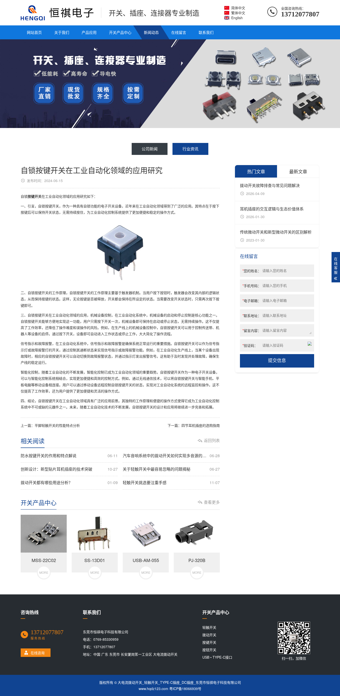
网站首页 (34, 32)
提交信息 (277, 360)
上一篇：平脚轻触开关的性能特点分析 (50, 425)
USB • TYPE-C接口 (217, 657)
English (237, 17)
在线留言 (178, 32)
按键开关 (209, 642)
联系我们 (206, 32)
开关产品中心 (120, 32)
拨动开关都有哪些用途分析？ (69, 482)
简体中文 (238, 7)
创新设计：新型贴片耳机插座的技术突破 (69, 469)
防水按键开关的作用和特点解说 (69, 455)
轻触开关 (209, 627)
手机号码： (251, 285)
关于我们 (61, 32)
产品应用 (89, 32)
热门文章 (256, 171)
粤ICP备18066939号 (185, 688)
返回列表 (212, 440)
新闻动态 (151, 32)
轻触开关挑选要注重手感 (171, 482)
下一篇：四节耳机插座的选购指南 (194, 425)
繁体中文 (238, 12)
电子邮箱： (251, 300)
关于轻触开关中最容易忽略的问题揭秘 (171, 469)
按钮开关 (209, 649)
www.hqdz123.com (153, 688)
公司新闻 (150, 149)
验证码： (250, 345)
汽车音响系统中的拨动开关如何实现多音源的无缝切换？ (171, 455)
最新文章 (298, 171)
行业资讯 (190, 149)
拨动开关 (209, 634)
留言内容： (251, 330)
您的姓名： (251, 270)
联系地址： (251, 315)
